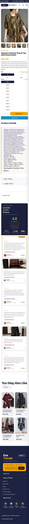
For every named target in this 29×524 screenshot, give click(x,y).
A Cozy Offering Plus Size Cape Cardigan (7, 410)
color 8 (7, 103)
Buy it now (15, 118)
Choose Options (8, 406)
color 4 (7, 91)
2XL (21, 77)
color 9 (7, 106)
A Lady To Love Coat (20, 436)
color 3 (7, 88)
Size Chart (6, 484)
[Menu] (26, 5)
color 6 (7, 97)
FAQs (4, 486)
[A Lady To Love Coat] (21, 425)
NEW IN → (21, 455)
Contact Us (6, 489)
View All (6, 387)
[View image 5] (24, 45)
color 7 (7, 100)
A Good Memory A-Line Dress (20, 410)
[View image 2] (8, 45)
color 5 (7, 94)
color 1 (7, 81)
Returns (5, 481)
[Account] (19, 5)
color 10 (7, 109)
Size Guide (25, 72)
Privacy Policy (7, 491)
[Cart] (23, 5)
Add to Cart (19, 113)
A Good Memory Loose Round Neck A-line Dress (8, 436)
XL (7, 77)
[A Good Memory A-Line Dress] (21, 400)
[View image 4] (19, 45)
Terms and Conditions (9, 494)
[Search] (16, 5)
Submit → (22, 468)
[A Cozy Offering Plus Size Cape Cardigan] (8, 400)
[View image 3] (13, 45)
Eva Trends (4, 50)
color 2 (7, 85)
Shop (4, 5)
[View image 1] (3, 45)
